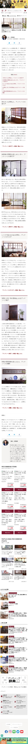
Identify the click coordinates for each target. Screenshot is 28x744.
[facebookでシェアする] (19, 43)
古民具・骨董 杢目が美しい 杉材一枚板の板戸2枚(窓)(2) (7, 521)
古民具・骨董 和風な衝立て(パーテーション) (19, 498)
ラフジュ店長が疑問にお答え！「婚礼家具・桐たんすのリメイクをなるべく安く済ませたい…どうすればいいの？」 (18, 669)
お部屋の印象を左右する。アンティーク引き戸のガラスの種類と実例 (20, 565)
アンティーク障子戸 (8, 227)
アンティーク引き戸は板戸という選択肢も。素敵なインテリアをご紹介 (20, 553)
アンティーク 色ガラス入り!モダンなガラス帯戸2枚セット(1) (19, 478)
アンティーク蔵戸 (7, 353)
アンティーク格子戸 (8, 146)
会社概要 (8, 724)
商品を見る (7, 489)
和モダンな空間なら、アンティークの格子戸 (13, 78)
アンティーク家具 (14, 604)
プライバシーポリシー (17, 724)
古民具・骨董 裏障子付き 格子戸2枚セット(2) (19, 521)
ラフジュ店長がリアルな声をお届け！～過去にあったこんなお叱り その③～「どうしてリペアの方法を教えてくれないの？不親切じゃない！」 (18, 650)
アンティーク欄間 (7, 408)
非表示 (15, 74)
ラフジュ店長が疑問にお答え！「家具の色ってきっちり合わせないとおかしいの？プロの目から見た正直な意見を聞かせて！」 (18, 615)
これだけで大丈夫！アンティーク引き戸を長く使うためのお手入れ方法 (7, 578)
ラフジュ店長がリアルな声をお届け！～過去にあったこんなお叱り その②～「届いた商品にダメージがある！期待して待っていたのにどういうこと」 (18, 630)
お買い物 (25, 12)
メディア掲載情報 (14, 727)
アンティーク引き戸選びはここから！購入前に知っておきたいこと (7, 565)
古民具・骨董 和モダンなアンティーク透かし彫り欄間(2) (7, 499)
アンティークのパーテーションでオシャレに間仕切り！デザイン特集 (7, 553)
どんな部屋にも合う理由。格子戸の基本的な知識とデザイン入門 (20, 578)
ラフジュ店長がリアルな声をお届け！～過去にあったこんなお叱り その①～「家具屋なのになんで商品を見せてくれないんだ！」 (18, 660)
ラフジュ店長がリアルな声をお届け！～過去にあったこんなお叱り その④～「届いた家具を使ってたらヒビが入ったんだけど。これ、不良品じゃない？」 (18, 640)
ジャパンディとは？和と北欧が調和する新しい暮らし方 (18, 595)
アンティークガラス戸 (8, 290)
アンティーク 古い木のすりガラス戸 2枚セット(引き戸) (7, 478)
